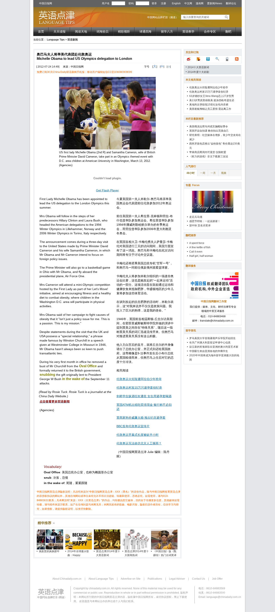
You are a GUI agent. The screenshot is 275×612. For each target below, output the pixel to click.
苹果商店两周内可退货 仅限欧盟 (207, 152)
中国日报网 (45, 3)
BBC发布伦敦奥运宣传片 (133, 426)
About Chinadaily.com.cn (66, 578)
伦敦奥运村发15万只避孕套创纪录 (139, 387)
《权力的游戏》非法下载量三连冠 (208, 156)
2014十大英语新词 (198, 67)
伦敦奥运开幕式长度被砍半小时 (137, 434)
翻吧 (228, 31)
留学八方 (167, 31)
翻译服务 (191, 265)
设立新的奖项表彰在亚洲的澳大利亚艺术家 (213, 346)
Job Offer (217, 578)
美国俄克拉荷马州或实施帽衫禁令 (208, 126)
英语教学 (188, 31)
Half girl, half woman (201, 255)
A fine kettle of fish (199, 247)
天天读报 (59, 31)
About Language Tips (101, 578)
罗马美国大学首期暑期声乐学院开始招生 (212, 338)
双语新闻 (72, 39)
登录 (154, 3)
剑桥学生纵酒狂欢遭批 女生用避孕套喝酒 (143, 396)
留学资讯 (191, 330)
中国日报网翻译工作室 (214, 301)
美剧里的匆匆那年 (49, 551)
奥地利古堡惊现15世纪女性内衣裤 (208, 104)
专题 (193, 185)
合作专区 (210, 31)
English (176, 3)
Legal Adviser (177, 578)
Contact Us (198, 578)
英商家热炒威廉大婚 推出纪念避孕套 (140, 417)
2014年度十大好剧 (198, 72)
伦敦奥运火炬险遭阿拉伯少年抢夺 (139, 379)
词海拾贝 (102, 31)
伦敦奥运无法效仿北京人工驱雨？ (139, 443)
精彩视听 (124, 31)
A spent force (196, 243)
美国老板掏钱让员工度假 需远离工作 (210, 108)
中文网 (188, 3)
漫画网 (199, 3)
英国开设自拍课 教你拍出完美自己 (209, 130)
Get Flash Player (107, 190)
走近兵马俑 (195, 216)
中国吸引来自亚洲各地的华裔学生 (208, 351)
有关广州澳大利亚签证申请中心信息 (210, 342)
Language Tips (56, 39)
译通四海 (145, 31)
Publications (155, 578)
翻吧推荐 (191, 235)
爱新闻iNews (214, 3)
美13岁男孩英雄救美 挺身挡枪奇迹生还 (211, 100)
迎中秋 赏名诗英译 (200, 225)
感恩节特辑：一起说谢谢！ (204, 221)
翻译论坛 (231, 3)
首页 (41, 31)
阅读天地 (81, 31)
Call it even (195, 251)
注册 (163, 3)
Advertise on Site (131, 578)
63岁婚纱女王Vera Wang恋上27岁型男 (211, 96)
